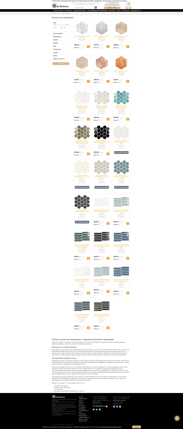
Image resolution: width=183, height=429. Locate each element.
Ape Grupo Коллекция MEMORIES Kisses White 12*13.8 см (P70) (82, 107)
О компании (125, 10)
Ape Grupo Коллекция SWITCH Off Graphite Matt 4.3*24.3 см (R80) (101, 316)
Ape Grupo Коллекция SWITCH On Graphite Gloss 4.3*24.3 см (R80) (101, 246)
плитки (67, 383)
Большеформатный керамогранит (97, 10)
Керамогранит (83, 421)
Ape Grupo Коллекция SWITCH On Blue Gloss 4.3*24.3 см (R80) (121, 211)
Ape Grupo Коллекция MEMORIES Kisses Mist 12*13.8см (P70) (101, 107)
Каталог (81, 397)
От (55, 27)
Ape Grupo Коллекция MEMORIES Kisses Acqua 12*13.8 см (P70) (121, 107)
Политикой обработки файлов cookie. (110, 427)
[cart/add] (88, 46)
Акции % (81, 402)
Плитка (59, 13)
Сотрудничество (136, 10)
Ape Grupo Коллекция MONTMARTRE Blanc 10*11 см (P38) (121, 142)
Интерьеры (82, 409)
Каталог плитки (58, 10)
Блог (80, 412)
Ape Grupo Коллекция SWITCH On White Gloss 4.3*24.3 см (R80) (101, 211)
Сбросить (61, 63)
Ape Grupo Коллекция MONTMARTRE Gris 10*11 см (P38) (102, 177)
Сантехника (68, 10)
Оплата (118, 10)
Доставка (112, 10)
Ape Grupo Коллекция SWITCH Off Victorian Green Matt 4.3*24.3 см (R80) (82, 316)
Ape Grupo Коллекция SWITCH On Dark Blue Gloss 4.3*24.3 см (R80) (121, 246)
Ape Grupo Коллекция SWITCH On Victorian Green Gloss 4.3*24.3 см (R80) (82, 246)
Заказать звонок (112, 7)
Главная (54, 13)
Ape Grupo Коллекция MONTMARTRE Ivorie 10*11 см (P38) (82, 177)
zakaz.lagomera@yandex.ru (112, 5)
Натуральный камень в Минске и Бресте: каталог (84, 417)
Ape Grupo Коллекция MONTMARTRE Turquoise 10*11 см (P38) (121, 177)
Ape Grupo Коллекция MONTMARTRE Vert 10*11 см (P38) (82, 211)
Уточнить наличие (122, 152)
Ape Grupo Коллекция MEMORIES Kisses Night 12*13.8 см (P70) (102, 142)
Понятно (136, 427)
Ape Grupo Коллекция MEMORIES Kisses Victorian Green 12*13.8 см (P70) (82, 142)
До (62, 27)
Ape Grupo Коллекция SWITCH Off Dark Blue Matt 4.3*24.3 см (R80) (121, 281)
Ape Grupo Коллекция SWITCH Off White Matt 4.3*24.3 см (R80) (82, 281)
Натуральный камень (79, 10)
